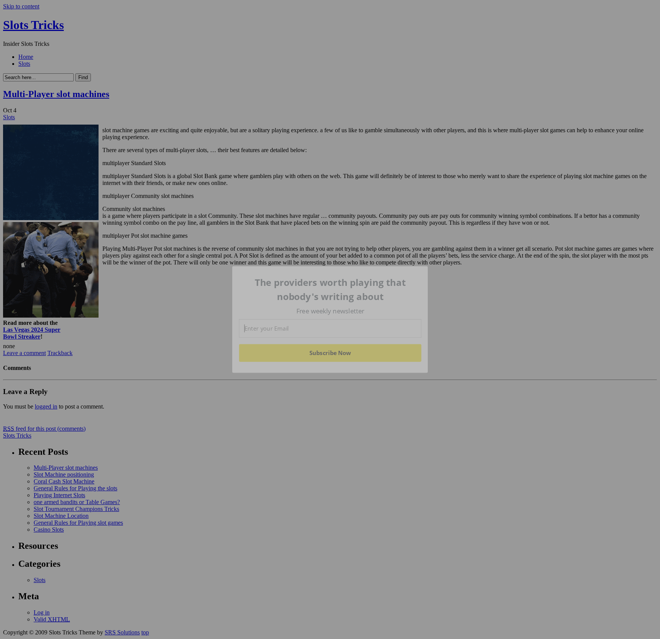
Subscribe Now (330, 353)
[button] (330, 289)
